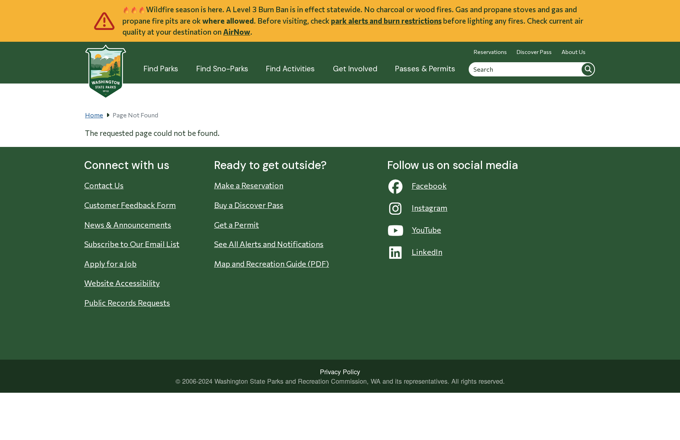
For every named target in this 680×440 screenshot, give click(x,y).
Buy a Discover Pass (248, 205)
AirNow (236, 31)
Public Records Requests (127, 302)
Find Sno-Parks (222, 69)
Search (588, 69)
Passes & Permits (425, 69)
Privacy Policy (340, 371)
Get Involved (355, 69)
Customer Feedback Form (130, 205)
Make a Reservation (248, 185)
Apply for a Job (110, 263)
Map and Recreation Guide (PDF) (271, 263)
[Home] (105, 67)
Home (94, 115)
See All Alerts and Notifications (268, 244)
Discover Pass (534, 51)
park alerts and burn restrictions (386, 20)
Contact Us (104, 185)
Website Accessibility (122, 283)
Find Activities (290, 69)
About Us (574, 51)
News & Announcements (127, 224)
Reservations (490, 51)
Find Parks (161, 69)
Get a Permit (236, 224)
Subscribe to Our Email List (131, 244)
